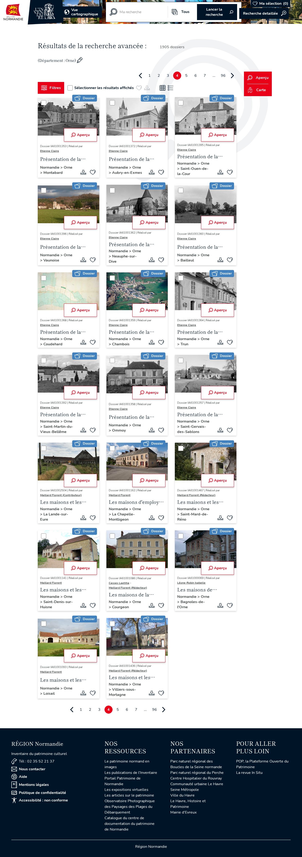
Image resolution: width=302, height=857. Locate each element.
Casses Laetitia (119, 583)
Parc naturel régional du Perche (197, 772)
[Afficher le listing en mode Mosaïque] (162, 88)
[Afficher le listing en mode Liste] (170, 88)
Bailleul (187, 260)
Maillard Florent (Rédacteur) (196, 495)
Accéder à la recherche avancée (264, 13)
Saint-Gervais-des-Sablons (191, 429)
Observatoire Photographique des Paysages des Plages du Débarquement (130, 806)
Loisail (49, 693)
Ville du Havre (182, 795)
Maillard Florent (119, 495)
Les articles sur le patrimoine (129, 795)
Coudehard (53, 344)
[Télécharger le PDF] (83, 172)
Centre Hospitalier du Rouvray (196, 778)
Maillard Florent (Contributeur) (61, 495)
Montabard (53, 172)
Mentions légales (34, 784)
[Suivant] (232, 76)
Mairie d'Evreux (183, 812)
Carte (261, 90)
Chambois (121, 344)
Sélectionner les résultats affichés (104, 87)
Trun (184, 344)
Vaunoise (51, 260)
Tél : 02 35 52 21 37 (37, 761)
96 (223, 75)
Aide (23, 776)
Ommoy (119, 430)
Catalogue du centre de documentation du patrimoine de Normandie (130, 823)
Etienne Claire (49, 151)
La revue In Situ (249, 772)
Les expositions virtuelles (126, 789)
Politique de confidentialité (42, 792)
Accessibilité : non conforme (43, 800)
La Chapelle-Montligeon (122, 517)
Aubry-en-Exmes (127, 172)
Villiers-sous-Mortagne (122, 692)
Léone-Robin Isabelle (191, 583)
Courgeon (120, 607)
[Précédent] (140, 76)
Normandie (50, 167)
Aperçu (83, 134)
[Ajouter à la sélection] (92, 172)
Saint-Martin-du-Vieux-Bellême (56, 429)
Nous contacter (32, 769)
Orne (68, 167)
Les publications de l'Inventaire (131, 772)
